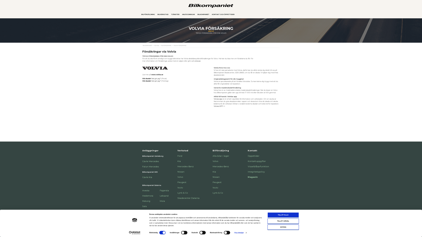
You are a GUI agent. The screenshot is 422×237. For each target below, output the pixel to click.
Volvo (180, 177)
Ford (179, 156)
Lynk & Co (182, 193)
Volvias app (218, 99)
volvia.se (197, 61)
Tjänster (175, 14)
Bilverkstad (162, 14)
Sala (144, 206)
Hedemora (147, 196)
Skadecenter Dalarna (188, 198)
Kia (179, 161)
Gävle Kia (147, 177)
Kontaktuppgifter (257, 161)
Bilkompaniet (203, 14)
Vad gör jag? (151, 79)
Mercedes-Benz (185, 166)
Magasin (253, 177)
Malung (146, 201)
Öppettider (253, 156)
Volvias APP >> (219, 106)
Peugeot (181, 182)
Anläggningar (188, 14)
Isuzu (180, 187)
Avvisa (283, 227)
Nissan (180, 172)
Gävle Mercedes (150, 161)
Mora (162, 201)
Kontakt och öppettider (223, 14)
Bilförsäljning (148, 14)
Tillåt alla (283, 215)
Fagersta (164, 190)
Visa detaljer (239, 233)
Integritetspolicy (256, 172)
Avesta (145, 190)
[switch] (184, 232)
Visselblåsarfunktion (258, 166)
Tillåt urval (283, 221)
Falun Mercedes (150, 166)
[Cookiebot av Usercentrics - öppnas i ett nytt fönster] (134, 232)
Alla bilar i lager (221, 156)
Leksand (164, 196)
